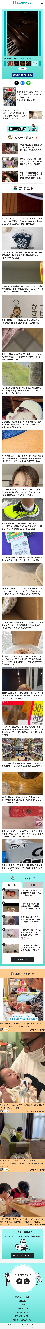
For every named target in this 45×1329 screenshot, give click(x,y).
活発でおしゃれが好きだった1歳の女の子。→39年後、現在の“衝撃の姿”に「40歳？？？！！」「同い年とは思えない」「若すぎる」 (22, 424)
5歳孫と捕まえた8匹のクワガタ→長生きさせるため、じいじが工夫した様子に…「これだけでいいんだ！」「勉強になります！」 (21, 800)
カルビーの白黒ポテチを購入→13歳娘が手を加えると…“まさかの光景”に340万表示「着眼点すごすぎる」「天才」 (22, 868)
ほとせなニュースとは (22, 1297)
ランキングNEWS (22, 1312)
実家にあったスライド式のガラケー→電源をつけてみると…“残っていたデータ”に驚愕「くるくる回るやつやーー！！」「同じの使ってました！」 (22, 834)
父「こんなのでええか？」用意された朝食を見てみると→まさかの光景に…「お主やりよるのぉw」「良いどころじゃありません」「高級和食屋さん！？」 (22, 221)
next (40, 33)
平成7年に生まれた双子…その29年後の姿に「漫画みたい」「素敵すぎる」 (31, 892)
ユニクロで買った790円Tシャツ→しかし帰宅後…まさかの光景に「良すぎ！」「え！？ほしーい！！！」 (22, 558)
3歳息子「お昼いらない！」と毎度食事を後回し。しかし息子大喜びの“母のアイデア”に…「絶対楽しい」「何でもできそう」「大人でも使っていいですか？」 (22, 591)
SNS (33, 884)
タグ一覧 (22, 1301)
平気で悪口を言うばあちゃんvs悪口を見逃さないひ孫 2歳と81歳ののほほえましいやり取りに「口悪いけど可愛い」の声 (31, 150)
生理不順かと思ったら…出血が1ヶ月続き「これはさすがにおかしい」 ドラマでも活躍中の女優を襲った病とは (31, 935)
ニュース (12, 884)
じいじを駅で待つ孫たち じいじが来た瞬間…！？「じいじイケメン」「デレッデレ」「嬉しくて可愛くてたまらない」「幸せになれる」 (31, 950)
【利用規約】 (22, 1304)
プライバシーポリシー (22, 1316)
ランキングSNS (22, 1308)
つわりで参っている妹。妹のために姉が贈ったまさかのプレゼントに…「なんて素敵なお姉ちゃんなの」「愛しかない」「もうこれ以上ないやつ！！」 (22, 625)
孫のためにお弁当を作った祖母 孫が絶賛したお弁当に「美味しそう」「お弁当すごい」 (31, 920)
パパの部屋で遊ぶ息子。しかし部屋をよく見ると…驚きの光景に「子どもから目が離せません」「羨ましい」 (22, 766)
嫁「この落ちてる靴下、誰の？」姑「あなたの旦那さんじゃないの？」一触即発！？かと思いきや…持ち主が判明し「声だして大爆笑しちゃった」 (31, 165)
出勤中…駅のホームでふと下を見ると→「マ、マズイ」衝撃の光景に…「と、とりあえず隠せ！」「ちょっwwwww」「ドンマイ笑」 (21, 357)
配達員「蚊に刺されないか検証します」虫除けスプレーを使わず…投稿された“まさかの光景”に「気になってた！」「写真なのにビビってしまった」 (22, 526)
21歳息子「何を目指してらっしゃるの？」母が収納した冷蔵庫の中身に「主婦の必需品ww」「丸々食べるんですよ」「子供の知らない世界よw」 (22, 289)
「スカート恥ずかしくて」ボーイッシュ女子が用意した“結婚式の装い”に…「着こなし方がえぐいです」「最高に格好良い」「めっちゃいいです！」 (22, 492)
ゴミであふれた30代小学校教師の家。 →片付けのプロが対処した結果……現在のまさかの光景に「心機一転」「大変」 (29, 96)
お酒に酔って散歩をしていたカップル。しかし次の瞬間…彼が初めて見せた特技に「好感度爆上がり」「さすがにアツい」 (15, 114)
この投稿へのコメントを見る (22, 75)
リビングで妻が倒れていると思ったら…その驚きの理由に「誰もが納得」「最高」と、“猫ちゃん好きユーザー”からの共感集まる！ (31, 178)
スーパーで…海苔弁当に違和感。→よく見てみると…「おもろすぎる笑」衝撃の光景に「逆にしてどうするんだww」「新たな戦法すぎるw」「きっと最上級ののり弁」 (22, 730)
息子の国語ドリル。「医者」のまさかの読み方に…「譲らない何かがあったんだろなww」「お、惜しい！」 (21, 323)
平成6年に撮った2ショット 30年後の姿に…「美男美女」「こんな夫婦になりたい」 (32, 907)
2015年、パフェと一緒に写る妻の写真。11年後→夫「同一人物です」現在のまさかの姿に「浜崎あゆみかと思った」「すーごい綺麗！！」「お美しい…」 (22, 695)
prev (5, 33)
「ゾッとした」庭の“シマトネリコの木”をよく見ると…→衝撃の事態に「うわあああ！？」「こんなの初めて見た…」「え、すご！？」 (21, 390)
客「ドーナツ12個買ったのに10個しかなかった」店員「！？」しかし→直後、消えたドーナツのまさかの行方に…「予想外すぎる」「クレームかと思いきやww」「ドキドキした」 (22, 660)
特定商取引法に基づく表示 (22, 1320)
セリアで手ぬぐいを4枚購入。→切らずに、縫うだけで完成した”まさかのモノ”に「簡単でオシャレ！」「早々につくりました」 (22, 255)
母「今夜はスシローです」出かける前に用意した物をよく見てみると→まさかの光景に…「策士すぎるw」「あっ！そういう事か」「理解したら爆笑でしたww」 (22, 458)
